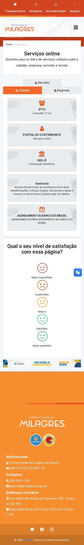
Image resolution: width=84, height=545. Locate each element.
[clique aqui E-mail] (32, 529)
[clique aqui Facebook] (42, 529)
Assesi (27, 540)
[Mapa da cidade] (42, 386)
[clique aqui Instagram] (51, 529)
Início (9, 44)
